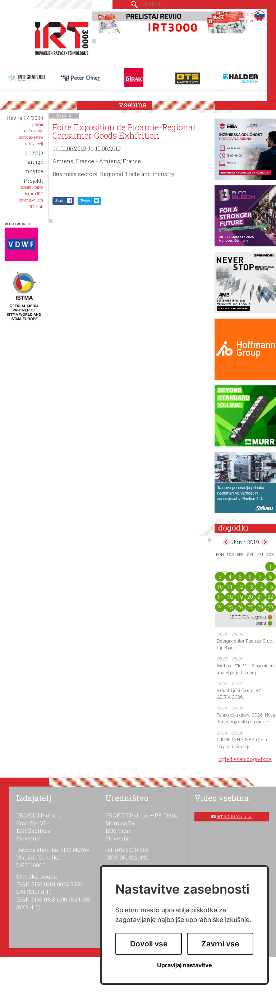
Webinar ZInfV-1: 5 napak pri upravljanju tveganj (245, 669)
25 (230, 607)
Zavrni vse (220, 943)
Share (59, 201)
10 (220, 587)
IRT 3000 (59, 35)
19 (240, 597)
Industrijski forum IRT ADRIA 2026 (239, 693)
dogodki (64, 115)
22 (270, 597)
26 (240, 607)
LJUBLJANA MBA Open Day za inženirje (242, 743)
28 (260, 607)
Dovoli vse (148, 943)
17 (220, 597)
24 (220, 607)
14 (260, 587)
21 (260, 597)
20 (250, 597)
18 (230, 597)
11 (230, 587)
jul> (264, 542)
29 (270, 607)
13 (250, 587)
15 (270, 587)
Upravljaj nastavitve (184, 965)
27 (250, 607)
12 (240, 587)
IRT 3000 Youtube (235, 816)
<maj (226, 542)
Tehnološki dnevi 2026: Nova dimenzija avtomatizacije (246, 718)
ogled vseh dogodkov (244, 759)
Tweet (85, 201)
